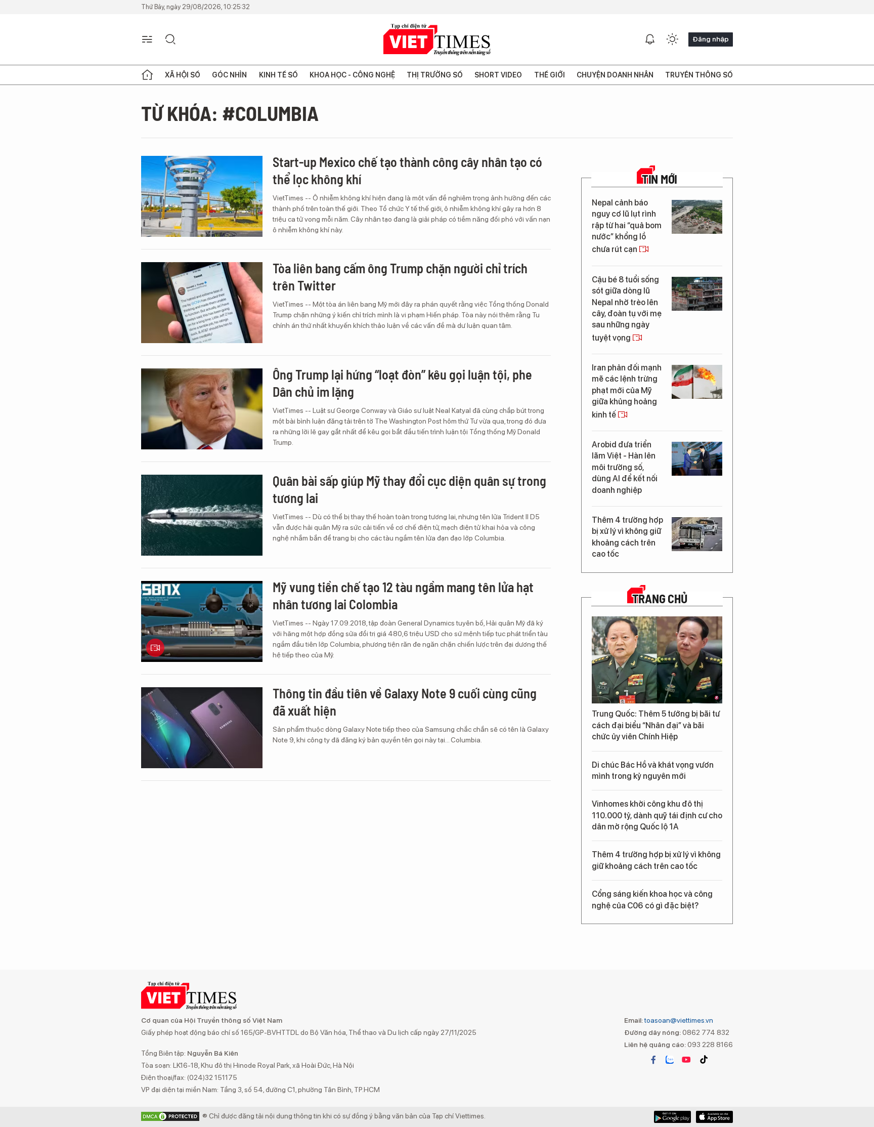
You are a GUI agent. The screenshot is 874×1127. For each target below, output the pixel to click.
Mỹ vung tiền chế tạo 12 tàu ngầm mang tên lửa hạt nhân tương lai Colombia (403, 595)
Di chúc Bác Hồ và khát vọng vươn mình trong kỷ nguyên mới (653, 770)
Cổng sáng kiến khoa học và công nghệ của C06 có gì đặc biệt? (652, 899)
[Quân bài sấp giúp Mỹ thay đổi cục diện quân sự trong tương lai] (202, 515)
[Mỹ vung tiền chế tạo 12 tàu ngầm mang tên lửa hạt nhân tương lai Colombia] (202, 621)
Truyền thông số (699, 75)
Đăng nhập (710, 39)
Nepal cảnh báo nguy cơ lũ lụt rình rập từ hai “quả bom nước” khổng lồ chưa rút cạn (627, 226)
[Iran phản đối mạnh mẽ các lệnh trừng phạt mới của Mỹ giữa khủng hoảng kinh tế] (697, 382)
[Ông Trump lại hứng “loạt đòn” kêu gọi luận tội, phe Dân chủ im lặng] (202, 408)
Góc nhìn (229, 75)
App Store (672, 1117)
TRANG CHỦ (659, 599)
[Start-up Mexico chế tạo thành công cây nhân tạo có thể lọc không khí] (202, 196)
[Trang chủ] (147, 75)
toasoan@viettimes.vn (678, 1020)
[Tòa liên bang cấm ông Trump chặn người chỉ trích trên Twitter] (202, 302)
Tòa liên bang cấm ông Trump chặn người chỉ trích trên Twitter (400, 276)
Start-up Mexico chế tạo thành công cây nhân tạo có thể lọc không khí (407, 170)
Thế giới (549, 75)
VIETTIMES (437, 40)
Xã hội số (182, 75)
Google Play (714, 1117)
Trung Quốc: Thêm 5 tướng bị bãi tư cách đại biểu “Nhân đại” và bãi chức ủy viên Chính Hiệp (656, 725)
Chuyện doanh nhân (615, 75)
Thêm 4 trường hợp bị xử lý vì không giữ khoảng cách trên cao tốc (627, 537)
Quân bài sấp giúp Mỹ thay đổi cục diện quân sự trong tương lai (409, 489)
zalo (670, 1060)
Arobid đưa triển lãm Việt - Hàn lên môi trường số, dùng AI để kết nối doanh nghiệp (625, 467)
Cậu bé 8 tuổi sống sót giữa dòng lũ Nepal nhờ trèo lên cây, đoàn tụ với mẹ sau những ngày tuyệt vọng (627, 309)
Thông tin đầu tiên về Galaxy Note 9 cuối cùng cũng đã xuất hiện (405, 701)
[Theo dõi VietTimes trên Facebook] (653, 1060)
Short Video (498, 75)
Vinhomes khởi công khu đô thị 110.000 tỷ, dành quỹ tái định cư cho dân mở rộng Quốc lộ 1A (657, 815)
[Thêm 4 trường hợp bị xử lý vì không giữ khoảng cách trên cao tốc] (697, 534)
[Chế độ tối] (672, 39)
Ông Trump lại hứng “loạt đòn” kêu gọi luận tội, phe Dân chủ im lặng (402, 382)
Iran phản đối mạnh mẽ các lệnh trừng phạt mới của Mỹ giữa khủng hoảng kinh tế (627, 391)
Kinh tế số (278, 75)
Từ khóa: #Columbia (230, 113)
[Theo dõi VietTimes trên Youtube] (686, 1059)
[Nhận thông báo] (650, 39)
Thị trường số (435, 75)
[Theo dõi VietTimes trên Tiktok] (703, 1059)
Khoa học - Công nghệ (352, 75)
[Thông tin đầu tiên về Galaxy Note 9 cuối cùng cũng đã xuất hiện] (202, 727)
